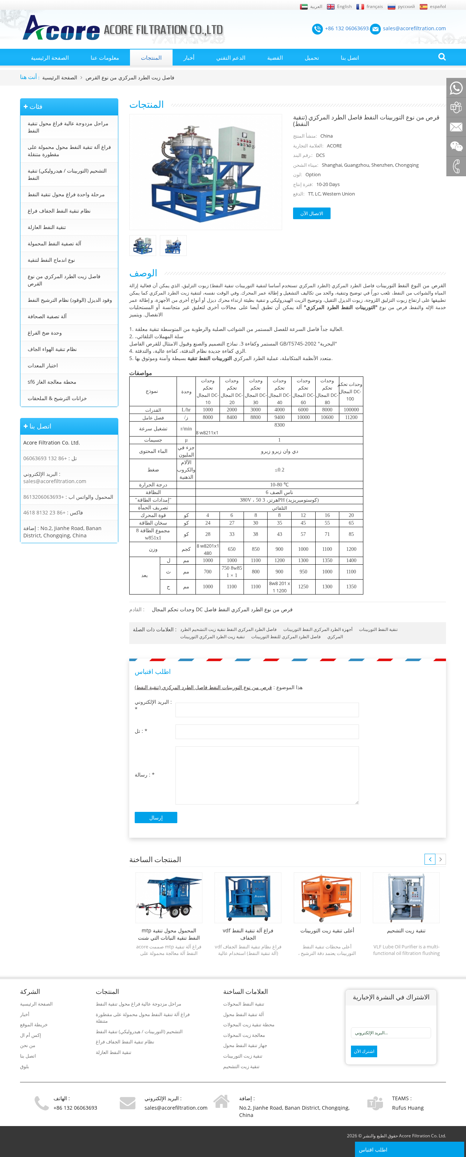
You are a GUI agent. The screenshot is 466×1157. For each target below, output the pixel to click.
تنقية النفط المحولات (243, 1003)
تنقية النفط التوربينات (378, 629)
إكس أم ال (30, 1035)
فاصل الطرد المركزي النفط (251, 629)
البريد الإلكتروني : (153, 705)
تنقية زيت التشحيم (241, 1066)
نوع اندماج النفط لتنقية (51, 259)
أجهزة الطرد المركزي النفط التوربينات (317, 629)
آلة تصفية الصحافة (47, 316)
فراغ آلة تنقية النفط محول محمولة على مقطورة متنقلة (69, 150)
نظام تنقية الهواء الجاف (52, 348)
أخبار (188, 57)
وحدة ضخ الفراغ (45, 332)
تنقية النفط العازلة (47, 227)
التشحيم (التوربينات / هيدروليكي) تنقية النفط (67, 174)
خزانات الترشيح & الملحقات (57, 398)
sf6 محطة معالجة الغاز (52, 381)
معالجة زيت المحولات (244, 1035)
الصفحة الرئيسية (50, 57)
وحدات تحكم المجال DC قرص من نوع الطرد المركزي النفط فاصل (222, 609)
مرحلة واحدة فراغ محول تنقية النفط (66, 194)
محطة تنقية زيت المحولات (249, 1024)
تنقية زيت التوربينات (242, 1056)
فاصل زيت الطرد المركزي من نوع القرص (130, 77)
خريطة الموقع (34, 1024)
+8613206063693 (43, 496)
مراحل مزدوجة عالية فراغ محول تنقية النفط (68, 127)
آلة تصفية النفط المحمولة (54, 243)
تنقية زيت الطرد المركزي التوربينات (212, 636)
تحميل (312, 57)
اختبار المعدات (43, 365)
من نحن (27, 1045)
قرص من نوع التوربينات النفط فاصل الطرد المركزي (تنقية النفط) (203, 687)
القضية (275, 57)
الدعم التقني (230, 57)
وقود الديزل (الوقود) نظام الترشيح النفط (70, 299)
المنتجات (151, 57)
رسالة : (145, 774)
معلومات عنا (105, 57)
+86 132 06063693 (45, 458)
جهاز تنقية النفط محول (245, 1045)
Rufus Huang (408, 1107)
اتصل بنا (350, 57)
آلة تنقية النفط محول (243, 1014)
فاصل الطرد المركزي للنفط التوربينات (286, 636)
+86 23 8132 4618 (44, 512)
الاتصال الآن (311, 213)
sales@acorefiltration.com (54, 481)
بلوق (24, 1066)
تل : (141, 730)
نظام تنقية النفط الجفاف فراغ (59, 210)
